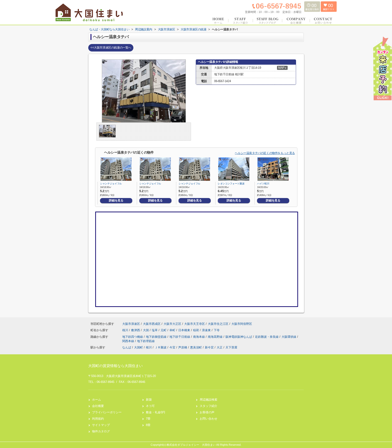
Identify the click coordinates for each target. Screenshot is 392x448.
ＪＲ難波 (161, 347)
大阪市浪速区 (131, 324)
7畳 (148, 418)
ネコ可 (150, 406)
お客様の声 (207, 412)
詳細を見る (116, 200)
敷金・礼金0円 (155, 412)
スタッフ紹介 (208, 406)
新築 (149, 399)
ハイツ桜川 (263, 183)
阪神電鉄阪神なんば (239, 336)
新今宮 (209, 347)
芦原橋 (182, 347)
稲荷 (196, 330)
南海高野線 (215, 336)
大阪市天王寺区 (194, 324)
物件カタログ (101, 431)
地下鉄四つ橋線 (133, 336)
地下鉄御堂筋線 (156, 336)
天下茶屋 (231, 347)
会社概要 (98, 406)
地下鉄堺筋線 (146, 341)
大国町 (138, 347)
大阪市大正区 (172, 324)
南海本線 (199, 336)
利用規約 (98, 418)
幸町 (172, 330)
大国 (146, 330)
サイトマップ (101, 425)
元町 (164, 330)
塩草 (155, 330)
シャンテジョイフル (111, 183)
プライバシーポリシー (107, 412)
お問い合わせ (208, 418)
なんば (126, 347)
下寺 (217, 330)
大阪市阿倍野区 (241, 324)
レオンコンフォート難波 (231, 183)
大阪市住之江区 (218, 324)
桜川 (125, 330)
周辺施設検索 (208, 399)
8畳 (148, 425)
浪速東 (207, 330)
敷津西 (136, 330)
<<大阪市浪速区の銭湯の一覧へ (111, 47)
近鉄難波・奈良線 (267, 336)
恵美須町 (196, 347)
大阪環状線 (289, 336)
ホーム (96, 399)
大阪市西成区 (152, 324)
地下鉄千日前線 (180, 336)
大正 (220, 347)
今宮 (172, 347)
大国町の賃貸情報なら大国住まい (115, 366)
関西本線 (128, 341)
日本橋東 (184, 330)
